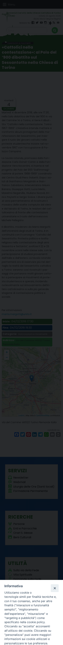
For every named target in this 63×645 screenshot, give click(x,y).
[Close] (54, 588)
